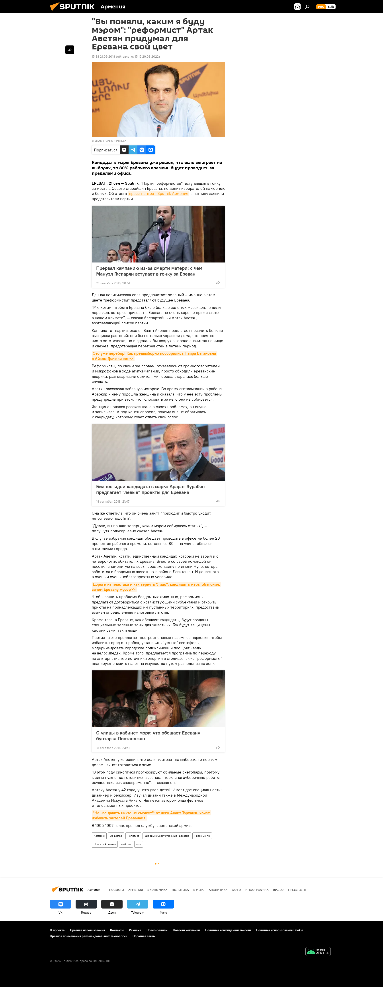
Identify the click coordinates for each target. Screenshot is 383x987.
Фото (236, 890)
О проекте (57, 930)
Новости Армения (105, 844)
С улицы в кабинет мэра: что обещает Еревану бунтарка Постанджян (148, 735)
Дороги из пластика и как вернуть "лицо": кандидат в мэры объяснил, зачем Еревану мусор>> (156, 587)
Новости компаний (186, 930)
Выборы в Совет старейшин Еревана (167, 835)
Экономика (157, 890)
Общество (116, 835)
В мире (198, 890)
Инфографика (257, 890)
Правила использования (87, 930)
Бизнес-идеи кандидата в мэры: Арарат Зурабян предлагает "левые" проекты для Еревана (150, 489)
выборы (126, 844)
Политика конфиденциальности (228, 930)
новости (116, 890)
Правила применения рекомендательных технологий (88, 936)
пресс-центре (142, 193)
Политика (133, 835)
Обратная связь (144, 936)
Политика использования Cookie (279, 930)
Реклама (135, 930)
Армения (99, 835)
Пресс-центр (202, 835)
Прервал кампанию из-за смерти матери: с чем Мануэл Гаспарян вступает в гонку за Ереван (149, 271)
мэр (138, 844)
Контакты (117, 930)
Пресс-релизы (157, 930)
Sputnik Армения (172, 193)
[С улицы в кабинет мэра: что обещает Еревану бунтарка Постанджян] (158, 698)
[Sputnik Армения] (74, 12)
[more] (217, 282)
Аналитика (218, 890)
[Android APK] (318, 952)
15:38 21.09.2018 (103, 57)
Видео (278, 890)
